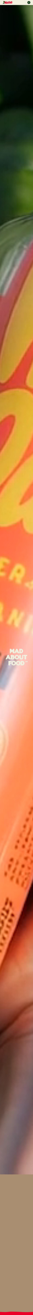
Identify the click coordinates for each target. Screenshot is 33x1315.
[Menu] (28, 2)
